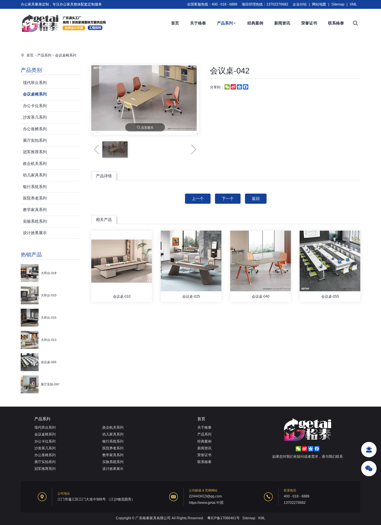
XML (353, 4)
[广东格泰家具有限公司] (64, 36)
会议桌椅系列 (65, 55)
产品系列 (225, 23)
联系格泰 (336, 23)
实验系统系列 (35, 221)
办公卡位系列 (35, 106)
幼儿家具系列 (35, 175)
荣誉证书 (309, 23)
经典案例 (255, 23)
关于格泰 (198, 23)
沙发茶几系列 (35, 117)
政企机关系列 (35, 163)
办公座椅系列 (35, 129)
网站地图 (319, 4)
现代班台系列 (35, 82)
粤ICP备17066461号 (223, 518)
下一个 (228, 198)
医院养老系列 (35, 198)
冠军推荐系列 (35, 152)
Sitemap (337, 4)
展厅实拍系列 (35, 140)
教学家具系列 (35, 209)
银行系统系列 (35, 187)
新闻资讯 (282, 23)
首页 (175, 23)
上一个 (198, 198)
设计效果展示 (35, 233)
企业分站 (300, 4)
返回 (256, 198)
